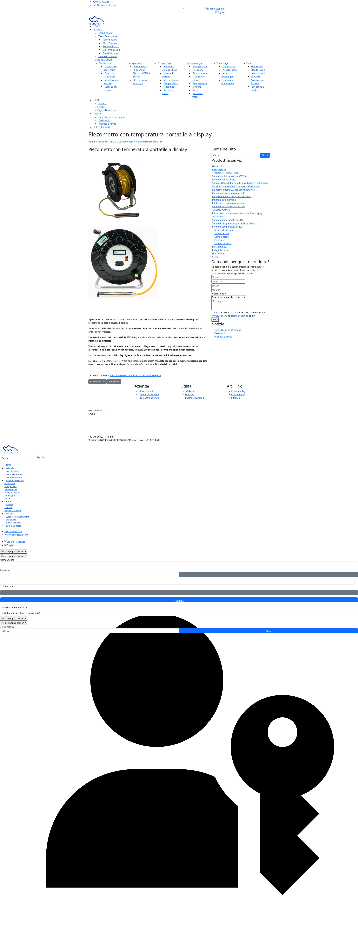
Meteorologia (194, 63)
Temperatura (200, 83)
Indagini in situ (136, 63)
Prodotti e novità (107, 123)
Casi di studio (105, 32)
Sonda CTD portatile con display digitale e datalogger (240, 183)
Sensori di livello (222, 243)
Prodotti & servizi (103, 59)
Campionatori (170, 83)
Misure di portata (223, 230)
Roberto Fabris (111, 46)
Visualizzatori (229, 69)
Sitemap (235, 397)
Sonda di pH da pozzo (223, 179)
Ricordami (8, 586)
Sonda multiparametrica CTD (227, 219)
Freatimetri (169, 86)
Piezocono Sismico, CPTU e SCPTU (141, 73)
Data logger (223, 63)
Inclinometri (140, 66)
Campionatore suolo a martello (228, 193)
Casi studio (104, 120)
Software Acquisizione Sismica (257, 80)
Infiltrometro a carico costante (228, 203)
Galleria (102, 103)
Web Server (257, 66)
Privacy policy (238, 391)
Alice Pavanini (110, 43)
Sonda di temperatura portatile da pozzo (233, 223)
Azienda (98, 29)
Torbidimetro (219, 216)
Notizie (97, 113)
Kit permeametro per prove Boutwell (231, 196)
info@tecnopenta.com (104, 5)
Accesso (179, 600)
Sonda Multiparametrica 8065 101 (230, 176)
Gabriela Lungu (111, 53)
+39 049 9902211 (101, 1)
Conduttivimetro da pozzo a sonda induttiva (235, 186)
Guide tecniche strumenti (111, 117)
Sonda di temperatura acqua (227, 226)
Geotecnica (105, 63)
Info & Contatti (102, 127)
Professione (218, 293)
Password (5, 570)
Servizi (249, 63)
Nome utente (7, 559)
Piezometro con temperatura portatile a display (135, 375)
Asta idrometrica (221, 209)
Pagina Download (106, 110)
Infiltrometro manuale (224, 199)
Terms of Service (239, 315)
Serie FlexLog (229, 66)
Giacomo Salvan (111, 49)
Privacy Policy (218, 315)
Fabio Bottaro (110, 39)
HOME (96, 26)
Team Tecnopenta (107, 36)
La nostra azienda (107, 56)
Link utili (101, 106)
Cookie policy (238, 394)
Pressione (198, 69)
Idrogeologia (165, 63)
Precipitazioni (200, 66)
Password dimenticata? (14, 607)
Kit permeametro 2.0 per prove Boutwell (233, 189)
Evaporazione (200, 73)
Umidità (197, 86)
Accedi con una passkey (179, 592)
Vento (196, 90)
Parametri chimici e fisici (227, 172)
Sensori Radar (170, 80)
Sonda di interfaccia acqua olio (228, 206)
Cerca (265, 155)
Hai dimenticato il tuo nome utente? (21, 613)
